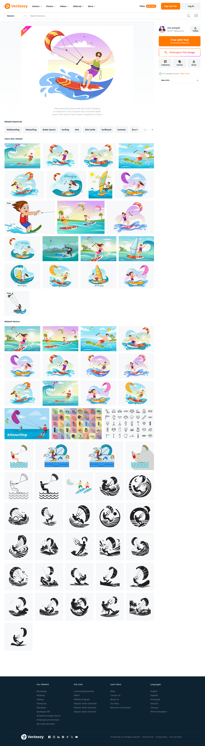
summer (122, 129)
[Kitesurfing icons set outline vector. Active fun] (129, 423)
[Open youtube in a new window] (76, 737)
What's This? (185, 73)
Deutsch (154, 703)
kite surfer (90, 129)
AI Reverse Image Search (48, 715)
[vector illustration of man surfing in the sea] (100, 184)
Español (154, 695)
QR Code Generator (46, 724)
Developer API (43, 711)
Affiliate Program (82, 699)
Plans (142, 6)
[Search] (188, 15)
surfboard (106, 129)
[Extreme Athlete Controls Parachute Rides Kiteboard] (56, 455)
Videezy (40, 699)
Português (155, 699)
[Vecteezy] (16, 6)
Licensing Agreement (84, 691)
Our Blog (114, 703)
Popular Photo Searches (85, 707)
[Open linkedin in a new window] (58, 737)
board (135, 129)
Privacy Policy (161, 737)
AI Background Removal (48, 719)
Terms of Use (148, 737)
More (90, 6)
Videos (63, 6)
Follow (195, 31)
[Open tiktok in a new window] (67, 737)
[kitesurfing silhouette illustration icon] (109, 486)
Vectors (35, 6)
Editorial (77, 6)
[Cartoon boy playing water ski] (30, 217)
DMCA (77, 695)
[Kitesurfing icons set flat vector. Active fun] (77, 423)
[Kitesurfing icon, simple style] (19, 486)
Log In (191, 6)
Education (41, 707)
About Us (114, 699)
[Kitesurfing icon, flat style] (19, 455)
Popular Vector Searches (85, 703)
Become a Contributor (120, 707)
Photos (49, 6)
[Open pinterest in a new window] (63, 737)
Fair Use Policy (176, 737)
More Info (165, 80)
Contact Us (115, 695)
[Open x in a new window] (72, 737)
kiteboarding (13, 129)
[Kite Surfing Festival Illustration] (27, 423)
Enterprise (41, 703)
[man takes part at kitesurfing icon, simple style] (49, 486)
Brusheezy (41, 691)
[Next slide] (149, 129)
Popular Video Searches (85, 711)
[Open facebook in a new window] (49, 737)
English (154, 691)
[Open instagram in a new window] (54, 737)
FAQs (112, 691)
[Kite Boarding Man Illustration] (17, 303)
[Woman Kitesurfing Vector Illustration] (60, 248)
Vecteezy (41, 695)
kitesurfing (31, 129)
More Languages (158, 711)
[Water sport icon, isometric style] (79, 486)
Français (154, 707)
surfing (65, 129)
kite (77, 129)
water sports (49, 129)
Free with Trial (179, 41)
